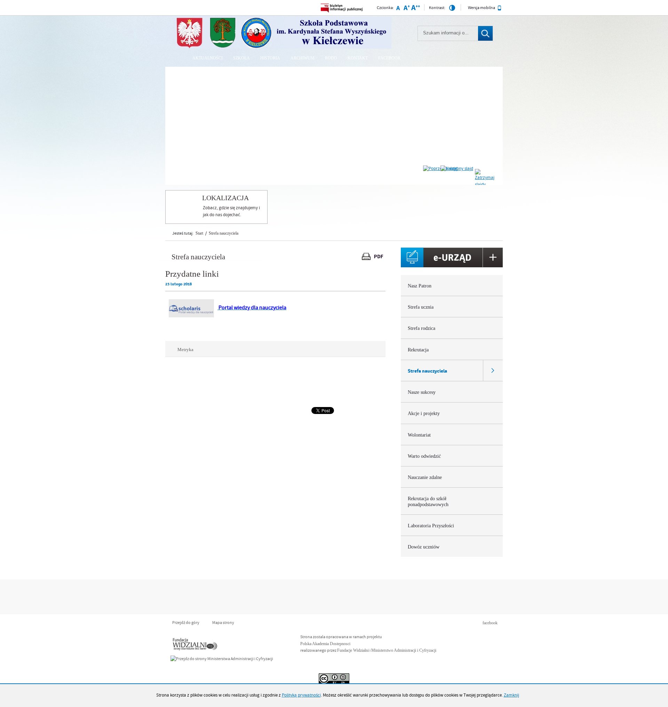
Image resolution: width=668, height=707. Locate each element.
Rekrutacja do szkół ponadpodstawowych (428, 501)
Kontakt (358, 58)
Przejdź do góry (185, 622)
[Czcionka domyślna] (398, 9)
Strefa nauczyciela (223, 233)
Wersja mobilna (482, 7)
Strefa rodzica (421, 328)
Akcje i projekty (424, 413)
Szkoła (241, 58)
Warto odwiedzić (424, 456)
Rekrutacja (418, 349)
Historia (270, 58)
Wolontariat (419, 435)
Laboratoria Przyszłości (431, 525)
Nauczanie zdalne (425, 477)
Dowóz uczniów (423, 547)
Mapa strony (223, 622)
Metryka (182, 349)
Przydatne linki (192, 273)
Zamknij (511, 695)
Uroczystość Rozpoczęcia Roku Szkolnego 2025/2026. (252, 75)
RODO (331, 58)
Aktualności (207, 58)
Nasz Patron (419, 286)
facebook (490, 622)
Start (199, 233)
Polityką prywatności (301, 695)
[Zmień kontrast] (452, 9)
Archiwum (303, 58)
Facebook (389, 58)
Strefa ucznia (421, 307)
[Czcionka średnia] (406, 9)
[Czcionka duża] (415, 9)
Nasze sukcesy (422, 392)
